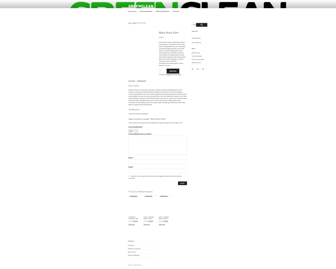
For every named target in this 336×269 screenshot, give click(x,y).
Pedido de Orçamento (162, 11)
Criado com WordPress (134, 265)
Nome (131, 158)
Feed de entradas (197, 56)
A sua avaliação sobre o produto (140, 134)
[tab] (131, 81)
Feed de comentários (198, 59)
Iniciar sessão (196, 53)
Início (129, 23)
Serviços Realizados (146, 11)
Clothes (134, 23)
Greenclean (141, 6)
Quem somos (132, 11)
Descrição (131, 81)
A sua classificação (135, 127)
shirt (179, 74)
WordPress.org (196, 62)
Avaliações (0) (141, 81)
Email (130, 167)
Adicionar (172, 71)
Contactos (176, 11)
